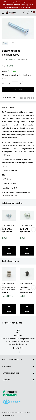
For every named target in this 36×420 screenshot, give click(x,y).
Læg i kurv (18, 90)
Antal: (4, 83)
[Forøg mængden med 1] (20, 83)
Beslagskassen (8, 60)
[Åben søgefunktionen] (24, 13)
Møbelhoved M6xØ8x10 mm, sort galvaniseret (26, 289)
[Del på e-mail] (32, 97)
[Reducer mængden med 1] (10, 83)
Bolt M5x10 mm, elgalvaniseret (8, 230)
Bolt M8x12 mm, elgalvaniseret (25, 230)
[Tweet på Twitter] (28, 97)
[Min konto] (28, 13)
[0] (32, 12)
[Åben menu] (3, 13)
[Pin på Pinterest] (25, 97)
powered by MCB (8, 415)
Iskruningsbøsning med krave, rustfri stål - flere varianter (8, 289)
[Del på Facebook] (21, 97)
